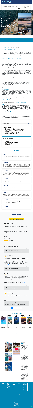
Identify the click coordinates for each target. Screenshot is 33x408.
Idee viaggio (25, 7)
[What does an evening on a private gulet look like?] (6, 347)
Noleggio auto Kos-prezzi (19, 392)
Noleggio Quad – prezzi (19, 389)
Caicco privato (22, 7)
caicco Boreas (4, 63)
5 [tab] (19, 328)
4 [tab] (17, 328)
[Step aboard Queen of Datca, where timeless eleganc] (10, 357)
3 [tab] (16, 328)
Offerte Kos (24, 389)
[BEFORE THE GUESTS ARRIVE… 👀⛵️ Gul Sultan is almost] (10, 347)
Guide (6, 6)
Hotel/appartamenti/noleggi (12, 6)
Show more (13, 234)
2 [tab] (15, 328)
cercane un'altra (23, 39)
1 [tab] (13, 328)
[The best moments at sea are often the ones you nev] (10, 366)
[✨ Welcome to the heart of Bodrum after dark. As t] (6, 366)
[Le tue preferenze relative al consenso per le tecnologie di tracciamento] (31, 406)
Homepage (4, 47)
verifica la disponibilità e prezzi (20, 102)
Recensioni (28, 37)
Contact (28, 6)
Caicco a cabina (19, 7)
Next (20, 307)
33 (18, 307)
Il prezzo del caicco (14, 397)
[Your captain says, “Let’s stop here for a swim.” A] (6, 357)
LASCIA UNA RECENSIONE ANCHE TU (16, 219)
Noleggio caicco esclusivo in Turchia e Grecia (14, 389)
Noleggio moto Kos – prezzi (19, 386)
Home (4, 6)
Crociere (8, 47)
